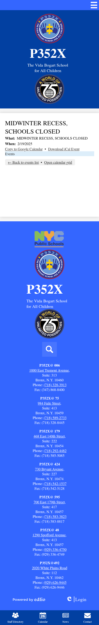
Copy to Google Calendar (24, 148)
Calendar (43, 621)
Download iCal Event (63, 148)
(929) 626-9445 (55, 582)
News (65, 621)
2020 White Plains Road (49, 567)
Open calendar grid (58, 162)
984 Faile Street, (49, 403)
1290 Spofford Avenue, (49, 534)
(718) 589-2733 (55, 417)
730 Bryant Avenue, (49, 469)
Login (77, 599)
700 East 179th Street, (50, 501)
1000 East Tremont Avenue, (49, 370)
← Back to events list (23, 162)
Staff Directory (15, 621)
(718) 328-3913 (55, 384)
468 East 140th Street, (50, 436)
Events (10, 153)
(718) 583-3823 (55, 516)
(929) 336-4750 (55, 549)
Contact (87, 621)
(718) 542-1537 (55, 483)
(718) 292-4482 (55, 450)
